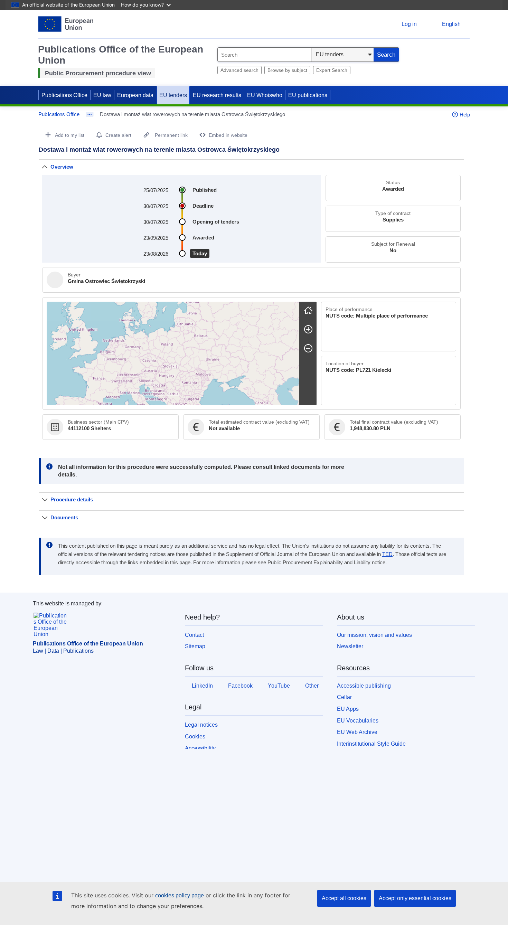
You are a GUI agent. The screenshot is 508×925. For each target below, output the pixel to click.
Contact (194, 635)
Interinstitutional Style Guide (371, 744)
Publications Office (64, 95)
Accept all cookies (344, 898)
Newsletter (350, 646)
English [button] (451, 24)
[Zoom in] (308, 329)
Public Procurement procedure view (98, 73)
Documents (64, 517)
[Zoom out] (308, 348)
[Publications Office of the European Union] (65, 24)
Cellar (344, 697)
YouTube (279, 686)
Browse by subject (287, 70)
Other (312, 686)
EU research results (217, 95)
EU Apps (348, 709)
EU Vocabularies (357, 721)
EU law (102, 95)
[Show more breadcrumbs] (90, 114)
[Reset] (308, 310)
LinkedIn (202, 686)
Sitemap (195, 646)
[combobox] (264, 55)
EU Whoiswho (264, 95)
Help (465, 114)
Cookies (195, 736)
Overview (61, 167)
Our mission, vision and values (374, 635)
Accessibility (200, 748)
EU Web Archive (357, 732)
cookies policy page (179, 895)
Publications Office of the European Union (88, 643)
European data (135, 95)
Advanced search (239, 70)
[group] (173, 353)
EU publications (307, 95)
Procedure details (71, 499)
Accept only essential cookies (415, 898)
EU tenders (173, 95)
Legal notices (201, 725)
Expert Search (331, 70)
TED (387, 554)
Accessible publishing (364, 686)
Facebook (240, 686)
